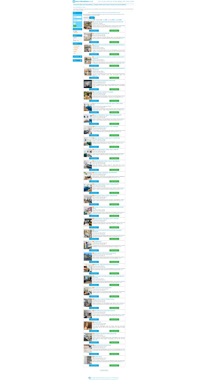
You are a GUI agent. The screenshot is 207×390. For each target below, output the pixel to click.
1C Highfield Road (98, 241)
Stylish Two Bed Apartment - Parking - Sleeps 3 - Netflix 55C (106, 149)
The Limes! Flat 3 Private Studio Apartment (102, 287)
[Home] (92, 377)
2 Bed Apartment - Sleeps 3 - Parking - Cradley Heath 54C (105, 195)
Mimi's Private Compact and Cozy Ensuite (102, 345)
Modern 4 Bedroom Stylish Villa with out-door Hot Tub (105, 253)
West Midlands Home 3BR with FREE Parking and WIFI (105, 333)
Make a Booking (114, 30)
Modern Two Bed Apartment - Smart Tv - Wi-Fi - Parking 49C (106, 126)
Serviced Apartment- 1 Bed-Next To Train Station (103, 92)
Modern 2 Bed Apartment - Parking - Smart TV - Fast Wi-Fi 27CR (107, 138)
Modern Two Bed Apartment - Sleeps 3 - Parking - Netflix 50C (106, 184)
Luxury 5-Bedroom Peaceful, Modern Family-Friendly (104, 80)
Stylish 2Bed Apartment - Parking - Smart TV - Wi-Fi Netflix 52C (106, 161)
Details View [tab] (86, 17)
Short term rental (97, 322)
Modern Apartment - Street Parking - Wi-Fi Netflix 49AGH (105, 172)
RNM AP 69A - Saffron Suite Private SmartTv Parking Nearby (106, 264)
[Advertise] (100, 377)
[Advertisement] (129, 28)
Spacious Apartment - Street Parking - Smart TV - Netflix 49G (106, 218)
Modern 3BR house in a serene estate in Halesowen (104, 310)
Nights (74, 22)
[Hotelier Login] (104, 377)
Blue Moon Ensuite (98, 356)
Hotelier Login (109, 1)
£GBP (124, 1)
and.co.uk (84, 1)
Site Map (132, 1)
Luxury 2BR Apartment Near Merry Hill (101, 33)
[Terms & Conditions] (111, 377)
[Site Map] (116, 377)
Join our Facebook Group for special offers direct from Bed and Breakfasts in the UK (104, 12)
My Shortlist (115, 1)
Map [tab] (92, 17)
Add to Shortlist (94, 30)
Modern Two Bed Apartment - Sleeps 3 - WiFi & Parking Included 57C (108, 115)
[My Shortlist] (96, 377)
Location (74, 15)
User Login (103, 1)
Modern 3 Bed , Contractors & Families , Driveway (104, 299)
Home (99, 1)
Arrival (74, 18)
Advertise (128, 1)
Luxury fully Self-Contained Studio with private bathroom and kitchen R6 (108, 21)
